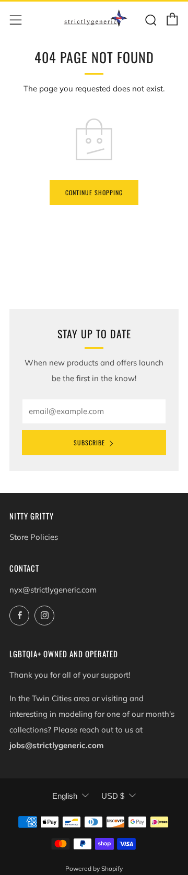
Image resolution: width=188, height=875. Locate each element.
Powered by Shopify (94, 868)
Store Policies (33, 537)
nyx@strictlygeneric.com (53, 590)
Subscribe (89, 442)
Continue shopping (94, 192)
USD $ (112, 795)
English (64, 795)
